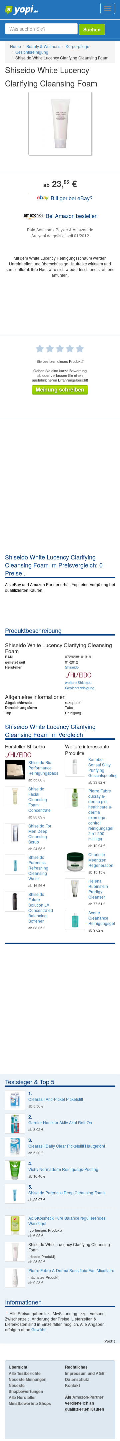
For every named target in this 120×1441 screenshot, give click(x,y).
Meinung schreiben (60, 389)
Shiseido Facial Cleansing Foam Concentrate (39, 799)
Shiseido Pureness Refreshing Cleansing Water (38, 868)
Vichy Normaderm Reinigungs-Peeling (63, 1169)
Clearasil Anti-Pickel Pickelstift (55, 1099)
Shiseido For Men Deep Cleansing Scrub (39, 834)
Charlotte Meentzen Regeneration (100, 860)
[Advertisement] (60, 489)
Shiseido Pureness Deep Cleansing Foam (66, 1192)
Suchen (92, 29)
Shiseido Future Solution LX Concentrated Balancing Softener (40, 908)
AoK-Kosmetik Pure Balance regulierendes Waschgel (67, 1220)
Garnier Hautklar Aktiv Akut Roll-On (60, 1122)
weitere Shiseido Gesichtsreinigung (79, 685)
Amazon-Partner (88, 1397)
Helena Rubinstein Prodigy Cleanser (98, 889)
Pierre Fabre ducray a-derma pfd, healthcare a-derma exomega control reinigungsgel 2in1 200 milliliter (100, 815)
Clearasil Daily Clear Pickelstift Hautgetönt (66, 1146)
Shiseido (72, 667)
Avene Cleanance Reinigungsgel (101, 918)
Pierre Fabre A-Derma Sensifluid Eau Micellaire (71, 1270)
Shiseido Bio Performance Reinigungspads (41, 768)
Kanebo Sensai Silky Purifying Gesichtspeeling (101, 767)
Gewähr (38, 1329)
